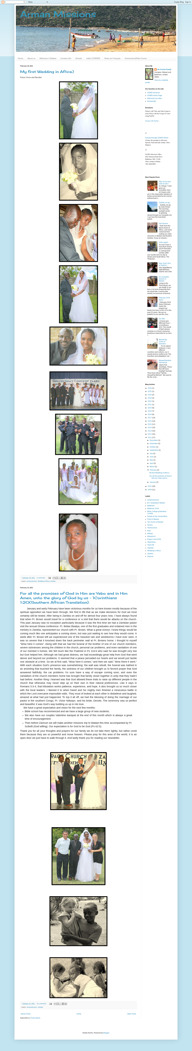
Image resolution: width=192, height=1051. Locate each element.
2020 (150, 408)
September (154, 450)
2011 (150, 437)
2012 (150, 434)
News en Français (112, 58)
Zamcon (150, 556)
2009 (150, 490)
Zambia (52, 581)
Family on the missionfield (157, 516)
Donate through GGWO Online (156, 138)
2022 (150, 401)
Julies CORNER (93, 58)
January (153, 482)
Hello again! (163, 242)
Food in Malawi (153, 519)
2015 (150, 424)
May (151, 460)
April (152, 463)
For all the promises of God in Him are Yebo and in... (160, 477)
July (151, 454)
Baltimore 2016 (153, 508)
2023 (150, 398)
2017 (150, 418)
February (153, 470)
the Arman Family (164, 69)
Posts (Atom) (35, 1018)
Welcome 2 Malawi (47, 58)
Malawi (150, 533)
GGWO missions (153, 93)
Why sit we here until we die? (165, 183)
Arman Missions (58, 14)
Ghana (150, 525)
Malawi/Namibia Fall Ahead (165, 361)
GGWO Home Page (154, 95)
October (153, 447)
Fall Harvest (163, 224)
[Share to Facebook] (62, 578)
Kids (149, 531)
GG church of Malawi (155, 522)
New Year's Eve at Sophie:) (165, 264)
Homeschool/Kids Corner (136, 58)
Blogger (106, 1033)
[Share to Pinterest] (64, 578)
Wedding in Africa (43, 581)
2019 (150, 411)
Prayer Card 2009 (154, 539)
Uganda (150, 548)
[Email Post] (49, 578)
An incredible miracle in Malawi (164, 279)
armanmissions (32, 581)
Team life (150, 545)
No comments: (42, 1003)
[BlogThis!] (56, 578)
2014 (150, 427)
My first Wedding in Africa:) (47, 71)
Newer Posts (26, 1014)
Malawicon (151, 536)
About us (31, 58)
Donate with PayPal (151, 121)
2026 (150, 388)
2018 (150, 414)
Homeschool (152, 528)
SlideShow (151, 542)
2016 (150, 421)
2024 (150, 395)
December (154, 440)
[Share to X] (59, 578)
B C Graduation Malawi (156, 503)
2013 (150, 431)
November (154, 444)
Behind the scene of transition (163, 342)
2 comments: (41, 578)
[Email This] (54, 578)
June (152, 457)
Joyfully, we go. (164, 203)
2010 (150, 486)
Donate (78, 58)
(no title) (162, 319)
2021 (150, 405)
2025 (150, 391)
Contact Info (65, 58)
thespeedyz (151, 101)
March (152, 467)
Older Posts (131, 1014)
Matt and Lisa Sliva (154, 98)
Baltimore (151, 506)
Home (20, 58)
